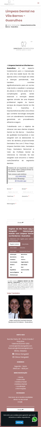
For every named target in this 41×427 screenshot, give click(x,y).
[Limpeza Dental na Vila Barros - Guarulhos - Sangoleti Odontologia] (9, 2)
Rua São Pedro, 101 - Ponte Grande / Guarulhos (20, 340)
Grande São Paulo (24, 251)
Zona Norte (25, 244)
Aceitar (19, 422)
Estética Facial (21, 382)
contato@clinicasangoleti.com (20, 346)
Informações (21, 389)
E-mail (20, 402)
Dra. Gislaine (21, 351)
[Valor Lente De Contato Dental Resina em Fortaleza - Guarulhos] (20, 307)
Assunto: (25, 196)
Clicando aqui (21, 181)
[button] (38, 3)
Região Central (14, 244)
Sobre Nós (21, 379)
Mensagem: (11, 204)
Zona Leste (13, 251)
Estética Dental (21, 384)
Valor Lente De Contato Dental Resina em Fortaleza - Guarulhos (21, 321)
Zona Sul (22, 248)
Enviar (20, 223)
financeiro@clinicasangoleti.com (20, 348)
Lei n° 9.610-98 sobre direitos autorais (20, 288)
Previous (5, 310)
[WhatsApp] (34, 419)
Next (31, 310)
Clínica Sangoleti (21, 354)
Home (21, 377)
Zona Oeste (13, 248)
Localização (21, 386)
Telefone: (10, 196)
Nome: (9, 189)
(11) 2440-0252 (21, 176)
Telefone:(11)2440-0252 (20, 344)
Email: (24, 189)
